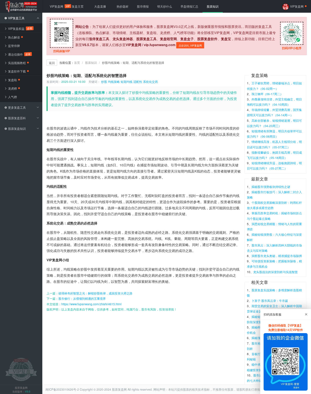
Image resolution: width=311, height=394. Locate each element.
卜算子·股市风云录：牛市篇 (270, 300)
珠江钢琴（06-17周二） (267, 94)
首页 (77, 62)
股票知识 (91, 62)
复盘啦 (12, 80)
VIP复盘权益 (19, 28)
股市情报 (143, 6)
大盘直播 (100, 6)
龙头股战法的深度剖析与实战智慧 (275, 272)
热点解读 (13, 37)
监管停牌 (13, 46)
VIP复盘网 (58, 6)
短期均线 (126, 81)
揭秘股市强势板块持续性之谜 (271, 187)
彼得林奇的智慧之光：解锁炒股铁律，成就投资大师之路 (95, 293)
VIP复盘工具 (16, 18)
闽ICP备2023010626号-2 (62, 389)
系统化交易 (150, 81)
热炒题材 (122, 6)
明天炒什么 (164, 6)
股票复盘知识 (16, 128)
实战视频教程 (16, 63)
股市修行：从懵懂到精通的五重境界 (82, 298)
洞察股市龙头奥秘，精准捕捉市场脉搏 (277, 256)
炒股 (104, 81)
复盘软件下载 (16, 71)
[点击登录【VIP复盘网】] (21, 369)
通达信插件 (18, 54)
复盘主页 (78, 6)
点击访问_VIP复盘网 (190, 45)
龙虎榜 (12, 88)
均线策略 (114, 81)
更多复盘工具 (16, 107)
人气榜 (12, 97)
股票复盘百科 (16, 118)
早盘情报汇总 (189, 6)
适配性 (137, 81)
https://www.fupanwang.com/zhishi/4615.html (91, 304)
